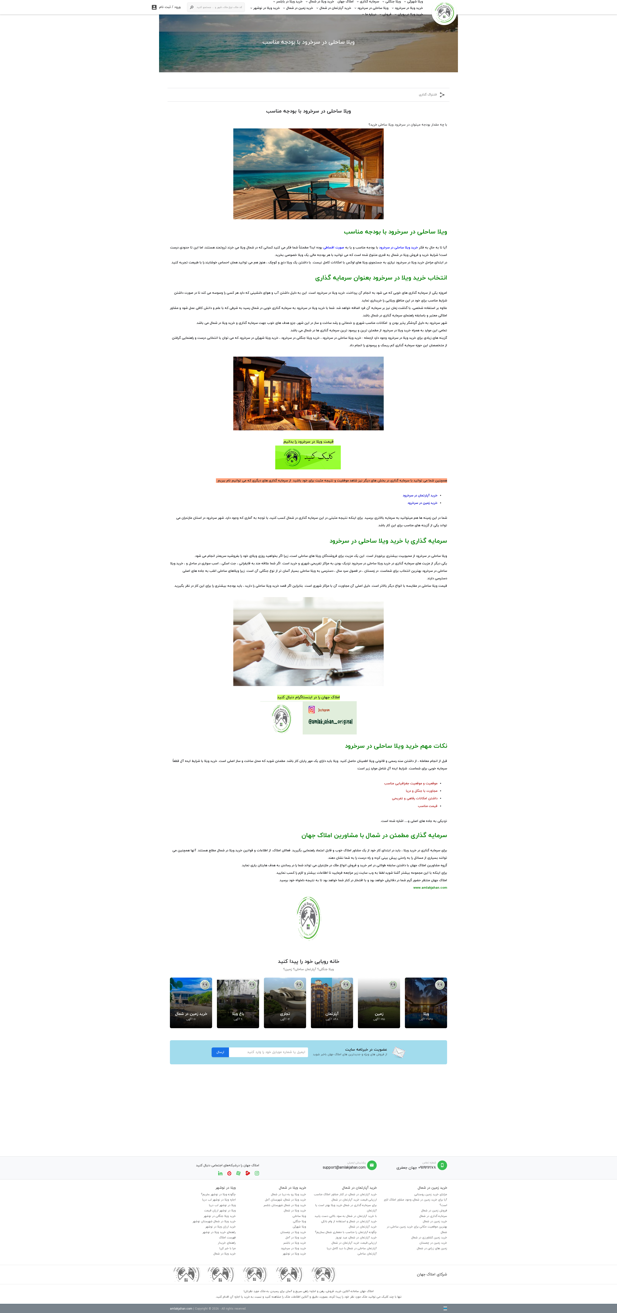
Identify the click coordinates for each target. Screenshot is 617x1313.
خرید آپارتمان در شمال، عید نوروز (356, 1238)
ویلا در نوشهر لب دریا (222, 1205)
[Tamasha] (247, 1173)
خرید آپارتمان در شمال (335, 8)
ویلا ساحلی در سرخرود (373, 8)
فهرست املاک (227, 1238)
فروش (386, 14)
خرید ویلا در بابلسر (294, 1243)
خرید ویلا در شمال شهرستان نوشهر (214, 1221)
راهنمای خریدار (227, 1243)
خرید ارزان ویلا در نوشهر (220, 1227)
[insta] (257, 1173)
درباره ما (370, 14)
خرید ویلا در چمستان (293, 1232)
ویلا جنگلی (299, 1221)
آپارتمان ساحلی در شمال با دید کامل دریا (352, 1248)
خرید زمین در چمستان (433, 1243)
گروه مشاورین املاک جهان (428, 865)
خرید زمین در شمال (299, 8)
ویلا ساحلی (299, 1216)
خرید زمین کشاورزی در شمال (429, 1238)
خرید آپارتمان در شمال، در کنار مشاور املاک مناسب (345, 1194)
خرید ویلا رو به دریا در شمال (288, 1194)
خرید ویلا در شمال (295, 1211)
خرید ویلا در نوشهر (266, 8)
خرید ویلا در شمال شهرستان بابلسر (284, 1205)
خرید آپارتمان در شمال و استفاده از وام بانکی (349, 1221)
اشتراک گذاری (428, 95)
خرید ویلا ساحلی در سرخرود (341, 338)
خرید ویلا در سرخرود (409, 8)
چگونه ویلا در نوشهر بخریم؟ (218, 1194)
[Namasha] (229, 1173)
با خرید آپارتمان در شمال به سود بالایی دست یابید (346, 1216)
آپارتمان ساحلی (367, 1254)
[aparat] (238, 1173)
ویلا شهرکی (299, 1227)
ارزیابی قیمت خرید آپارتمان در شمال (354, 1200)
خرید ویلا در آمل (296, 1238)
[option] (425, 1003)
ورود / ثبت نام (166, 7)
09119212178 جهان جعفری (416, 1167)
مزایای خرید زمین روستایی (430, 1194)
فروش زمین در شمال (434, 1211)
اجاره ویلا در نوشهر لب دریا (219, 1200)
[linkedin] (220, 1173)
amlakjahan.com (181, 1309)
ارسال (220, 1052)
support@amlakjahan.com (344, 1167)
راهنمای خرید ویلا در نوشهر (219, 1232)
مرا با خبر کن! (227, 1248)
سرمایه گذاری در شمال (433, 1216)
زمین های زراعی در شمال (432, 1248)
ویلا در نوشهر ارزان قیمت (220, 1211)
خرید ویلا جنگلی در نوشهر (220, 1216)
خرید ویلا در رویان (410, 14)
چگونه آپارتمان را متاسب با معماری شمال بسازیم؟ (346, 1232)
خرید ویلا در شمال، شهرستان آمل (285, 1200)
